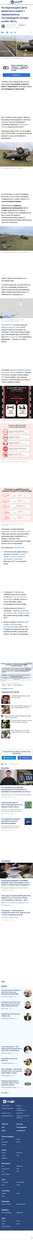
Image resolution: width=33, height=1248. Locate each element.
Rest (3, 982)
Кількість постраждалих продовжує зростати (14, 902)
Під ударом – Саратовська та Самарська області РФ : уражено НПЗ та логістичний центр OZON (15, 913)
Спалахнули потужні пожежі (9, 917)
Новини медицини (6, 1212)
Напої (18, 1193)
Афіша (3, 1221)
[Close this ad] (32, 1238)
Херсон (9, 685)
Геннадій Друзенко (7, 1063)
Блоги (4, 1130)
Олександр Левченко (7, 1018)
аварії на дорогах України (11, 327)
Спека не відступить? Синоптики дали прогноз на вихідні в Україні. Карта (11, 805)
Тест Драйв (5, 1182)
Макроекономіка (21, 1204)
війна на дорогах (11, 337)
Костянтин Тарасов (7, 997)
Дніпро (18, 1142)
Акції (3, 1185)
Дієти (3, 1196)
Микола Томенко (6, 1053)
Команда (19, 1105)
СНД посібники (6, 1174)
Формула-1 (5, 1158)
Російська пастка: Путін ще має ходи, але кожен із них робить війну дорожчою (10, 1004)
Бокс (18, 1155)
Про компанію (5, 1105)
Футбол (4, 1152)
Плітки (18, 1221)
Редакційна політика (7, 688)
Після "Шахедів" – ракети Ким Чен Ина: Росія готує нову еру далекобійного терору (11, 1071)
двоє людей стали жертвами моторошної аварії (16, 624)
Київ (3, 1139)
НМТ (18, 1171)
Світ (3, 1127)
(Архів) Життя (22, 25)
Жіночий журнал (6, 1226)
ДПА (18, 1168)
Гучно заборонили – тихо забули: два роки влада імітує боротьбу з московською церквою (11, 1048)
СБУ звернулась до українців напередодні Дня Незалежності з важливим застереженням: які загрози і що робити (16, 790)
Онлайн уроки (5, 1168)
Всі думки (4, 1093)
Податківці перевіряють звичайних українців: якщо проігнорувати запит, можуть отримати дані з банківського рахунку (16, 883)
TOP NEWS (5, 861)
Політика (20, 1124)
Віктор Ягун (4, 1008)
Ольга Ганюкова (11, 25)
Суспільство (21, 1130)
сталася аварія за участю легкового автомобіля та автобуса (15, 556)
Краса (3, 1223)
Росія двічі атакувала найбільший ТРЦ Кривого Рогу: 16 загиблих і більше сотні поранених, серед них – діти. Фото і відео (15, 898)
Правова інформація (7, 1108)
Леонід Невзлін (6, 1075)
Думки (4, 986)
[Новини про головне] (4, 764)
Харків (18, 1139)
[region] (16, 103)
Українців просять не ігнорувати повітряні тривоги (16, 794)
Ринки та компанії (6, 1204)
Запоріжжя (5, 1142)
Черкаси (4, 1144)
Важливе (5, 768)
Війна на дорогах (18, 685)
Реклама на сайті (6, 1113)
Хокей (3, 1155)
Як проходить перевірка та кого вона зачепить (15, 888)
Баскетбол (19, 1152)
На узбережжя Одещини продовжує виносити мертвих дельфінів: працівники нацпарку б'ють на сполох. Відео (11, 821)
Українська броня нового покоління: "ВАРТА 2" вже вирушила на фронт (10, 1083)
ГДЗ (3, 1166)
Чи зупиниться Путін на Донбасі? (9, 1059)
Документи (20, 1113)
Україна (4, 685)
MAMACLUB (20, 1212)
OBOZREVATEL (7, 325)
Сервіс (18, 1185)
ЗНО (3, 1171)
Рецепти (4, 1193)
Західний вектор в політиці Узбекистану (10, 1015)
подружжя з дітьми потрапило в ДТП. (16, 531)
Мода (18, 1223)
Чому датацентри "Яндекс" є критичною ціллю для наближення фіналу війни (11, 992)
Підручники (20, 1166)
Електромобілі (20, 1182)
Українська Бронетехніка (8, 1087)
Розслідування (22, 1127)
